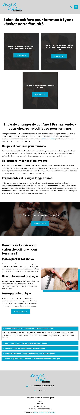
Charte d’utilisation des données (40, 409)
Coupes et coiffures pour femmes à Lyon (40, 86)
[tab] (40, 333)
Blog (40, 401)
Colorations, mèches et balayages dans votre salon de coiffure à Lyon (59, 47)
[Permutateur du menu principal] (76, 7)
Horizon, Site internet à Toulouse (44, 412)
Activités (40, 404)
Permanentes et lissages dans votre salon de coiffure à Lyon (21, 47)
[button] (71, 7)
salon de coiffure (48, 139)
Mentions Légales (40, 406)
